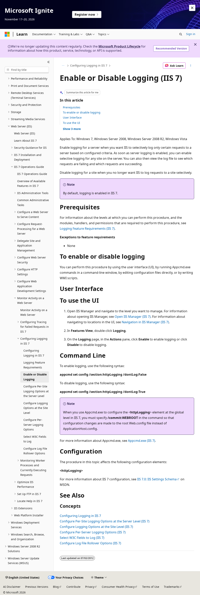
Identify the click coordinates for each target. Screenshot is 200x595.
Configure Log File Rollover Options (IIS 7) (90, 543)
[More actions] (190, 65)
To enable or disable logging (81, 112)
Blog (56, 587)
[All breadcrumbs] (63, 65)
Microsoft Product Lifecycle (119, 46)
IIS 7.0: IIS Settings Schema (157, 479)
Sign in (190, 34)
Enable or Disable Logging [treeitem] (35, 377)
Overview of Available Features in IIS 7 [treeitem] (31, 183)
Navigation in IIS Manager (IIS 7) (145, 322)
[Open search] (181, 34)
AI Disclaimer (12, 587)
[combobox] (27, 70)
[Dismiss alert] (192, 8)
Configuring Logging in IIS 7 (88, 65)
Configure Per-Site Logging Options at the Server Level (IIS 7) (104, 521)
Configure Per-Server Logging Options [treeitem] (33, 424)
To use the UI (71, 123)
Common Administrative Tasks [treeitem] (33, 202)
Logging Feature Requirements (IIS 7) (87, 228)
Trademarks (171, 587)
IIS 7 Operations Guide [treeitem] (32, 174)
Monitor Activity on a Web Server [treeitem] (33, 312)
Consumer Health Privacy (118, 587)
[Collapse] (48, 62)
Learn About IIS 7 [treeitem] (25, 140)
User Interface (72, 117)
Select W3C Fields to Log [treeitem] (34, 439)
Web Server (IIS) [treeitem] (24, 133)
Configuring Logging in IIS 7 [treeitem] (33, 353)
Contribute (73, 587)
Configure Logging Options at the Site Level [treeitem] (35, 408)
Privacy (89, 587)
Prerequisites (71, 107)
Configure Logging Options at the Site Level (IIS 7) (96, 527)
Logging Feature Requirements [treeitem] (34, 365)
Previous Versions (36, 587)
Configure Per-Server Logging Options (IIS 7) (93, 532)
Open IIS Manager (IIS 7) (133, 316)
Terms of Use (150, 587)
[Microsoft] (7, 34)
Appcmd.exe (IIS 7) (141, 440)
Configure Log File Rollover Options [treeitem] (35, 451)
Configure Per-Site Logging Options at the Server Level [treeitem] (36, 391)
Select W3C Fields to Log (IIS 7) (82, 538)
